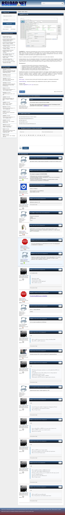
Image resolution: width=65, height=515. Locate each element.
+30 (22, 91)
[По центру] (31, 135)
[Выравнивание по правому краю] (33, 135)
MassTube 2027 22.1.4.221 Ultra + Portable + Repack (9, 46)
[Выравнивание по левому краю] (29, 135)
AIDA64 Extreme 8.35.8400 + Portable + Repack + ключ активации (8, 51)
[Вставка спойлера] (44, 135)
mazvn (31, 350)
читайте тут (46, 105)
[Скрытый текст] (38, 135)
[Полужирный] (21, 135)
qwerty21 (33, 240)
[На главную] (17, 3)
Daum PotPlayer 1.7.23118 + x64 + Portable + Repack (9, 48)
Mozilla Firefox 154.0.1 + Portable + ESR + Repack (7, 37)
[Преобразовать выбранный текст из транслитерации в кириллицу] (42, 135)
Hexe (31, 225)
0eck (31, 185)
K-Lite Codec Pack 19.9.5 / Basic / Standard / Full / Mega (9, 62)
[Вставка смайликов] (35, 135)
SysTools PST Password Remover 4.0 (26, 118)
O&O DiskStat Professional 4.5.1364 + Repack (28, 116)
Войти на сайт (9, 23)
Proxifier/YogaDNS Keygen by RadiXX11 (38, 296)
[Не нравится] (20, 91)
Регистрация (13, 29)
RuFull (31, 198)
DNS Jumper (21, 79)
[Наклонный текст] (22, 135)
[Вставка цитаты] (40, 135)
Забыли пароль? (6, 29)
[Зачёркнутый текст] (26, 135)
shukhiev (31, 318)
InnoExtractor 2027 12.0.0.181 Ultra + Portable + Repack (8, 54)
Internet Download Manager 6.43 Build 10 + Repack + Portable (9, 43)
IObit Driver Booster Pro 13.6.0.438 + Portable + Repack (8, 59)
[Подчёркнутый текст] (24, 135)
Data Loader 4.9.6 (23, 120)
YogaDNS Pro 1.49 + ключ (28, 84)
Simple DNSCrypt (22, 81)
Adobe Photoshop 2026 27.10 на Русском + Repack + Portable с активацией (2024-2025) (9, 40)
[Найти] (62, 3)
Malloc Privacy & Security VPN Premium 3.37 (28, 123)
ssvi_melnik (32, 212)
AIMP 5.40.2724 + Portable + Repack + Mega (8, 57)
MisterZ (31, 170)
